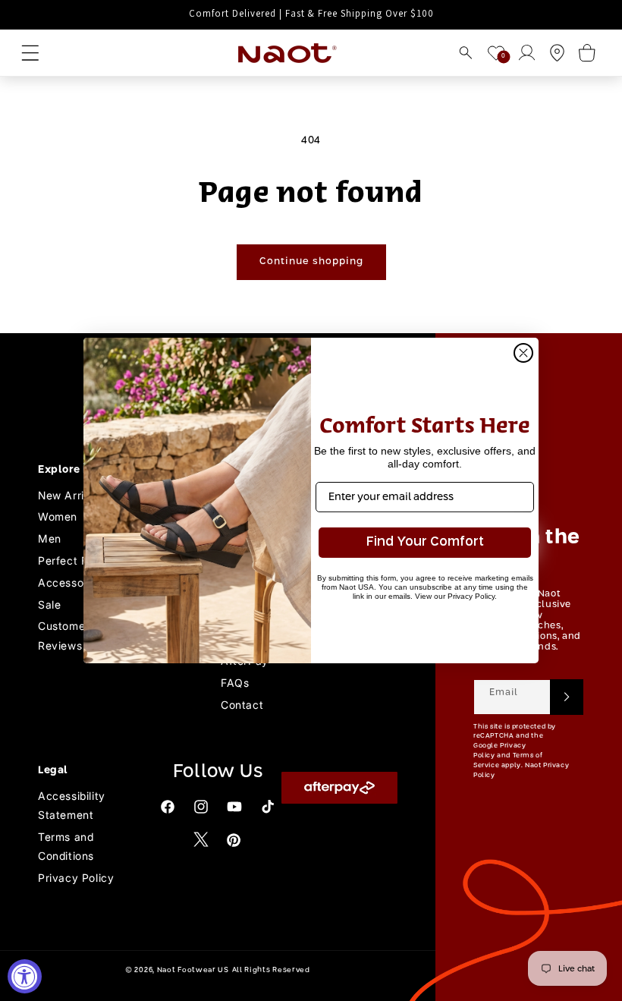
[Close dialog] (523, 353)
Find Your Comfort (425, 542)
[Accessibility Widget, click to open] (25, 976)
